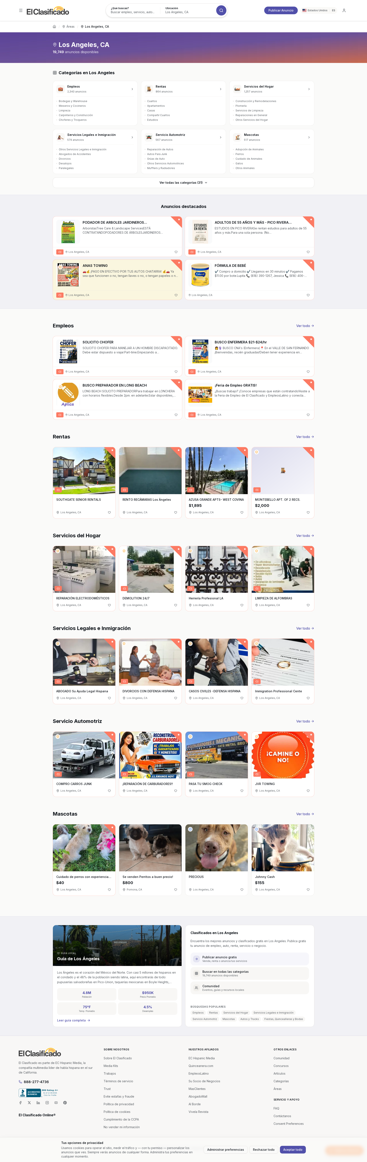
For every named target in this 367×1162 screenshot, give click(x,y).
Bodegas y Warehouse (73, 101)
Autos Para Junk (157, 154)
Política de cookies (117, 1112)
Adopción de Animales (250, 149)
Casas (151, 110)
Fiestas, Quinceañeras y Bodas (283, 1019)
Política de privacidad (119, 1104)
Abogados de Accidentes (75, 154)
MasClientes (197, 1089)
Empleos (198, 1012)
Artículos (279, 1073)
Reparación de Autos (160, 149)
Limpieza (64, 110)
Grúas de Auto (156, 158)
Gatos (239, 163)
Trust (107, 1089)
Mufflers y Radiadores (161, 168)
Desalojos (65, 163)
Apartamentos (156, 105)
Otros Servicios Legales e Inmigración (82, 149)
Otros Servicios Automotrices (165, 163)
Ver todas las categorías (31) (181, 182)
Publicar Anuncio (281, 10)
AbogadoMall (198, 1096)
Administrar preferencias (225, 1149)
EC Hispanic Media (202, 1058)
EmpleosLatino (199, 1073)
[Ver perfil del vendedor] (60, 267)
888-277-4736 (36, 1082)
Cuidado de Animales (249, 158)
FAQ (276, 1108)
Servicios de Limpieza (249, 110)
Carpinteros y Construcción (76, 115)
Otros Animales (245, 168)
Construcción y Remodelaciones (256, 101)
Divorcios (65, 158)
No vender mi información (122, 1127)
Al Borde (195, 1104)
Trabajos (110, 1073)
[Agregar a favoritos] (176, 252)
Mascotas (229, 1019)
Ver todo (303, 326)
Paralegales (66, 168)
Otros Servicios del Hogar (252, 119)
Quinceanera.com (201, 1066)
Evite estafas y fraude (119, 1096)
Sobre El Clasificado (118, 1058)
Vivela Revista (198, 1112)
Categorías (281, 1081)
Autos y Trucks (249, 1019)
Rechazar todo (264, 1149)
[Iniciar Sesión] (344, 10)
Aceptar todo (292, 1149)
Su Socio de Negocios (204, 1081)
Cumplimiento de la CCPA (121, 1119)
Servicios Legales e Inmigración (274, 1012)
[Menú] (21, 10)
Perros (240, 154)
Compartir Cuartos (158, 115)
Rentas (213, 1012)
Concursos (281, 1066)
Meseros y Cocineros (72, 105)
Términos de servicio (118, 1081)
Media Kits (111, 1066)
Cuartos (152, 101)
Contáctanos (282, 1116)
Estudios (152, 119)
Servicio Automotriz (205, 1019)
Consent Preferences (289, 1123)
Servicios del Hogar (235, 1012)
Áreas (70, 26)
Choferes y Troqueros (73, 119)
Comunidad (281, 1058)
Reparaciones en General (251, 115)
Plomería (241, 105)
